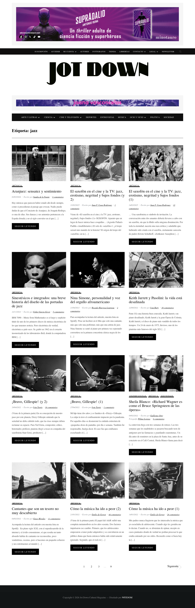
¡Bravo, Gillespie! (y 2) (29, 401)
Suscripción (41, 51)
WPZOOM (127, 597)
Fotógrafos (99, 51)
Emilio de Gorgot (99, 514)
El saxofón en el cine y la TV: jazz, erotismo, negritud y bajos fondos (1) (155, 195)
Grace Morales (39, 518)
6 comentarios (158, 418)
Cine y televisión (69, 117)
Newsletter (168, 51)
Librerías (124, 51)
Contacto (138, 51)
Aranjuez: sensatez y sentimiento (36, 191)
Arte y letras (29, 117)
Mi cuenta (68, 51)
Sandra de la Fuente (41, 197)
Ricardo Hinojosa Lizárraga (103, 307)
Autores (84, 51)
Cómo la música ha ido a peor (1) (154, 508)
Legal (152, 51)
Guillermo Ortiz (156, 415)
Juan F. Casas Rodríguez (102, 205)
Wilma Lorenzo (144, 418)
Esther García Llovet (41, 311)
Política (155, 117)
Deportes (91, 117)
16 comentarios (51, 407)
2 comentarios (58, 197)
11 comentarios (54, 518)
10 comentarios (167, 307)
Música (122, 117)
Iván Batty (154, 307)
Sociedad (169, 117)
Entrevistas (107, 117)
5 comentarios (58, 311)
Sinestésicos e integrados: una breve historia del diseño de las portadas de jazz (39, 301)
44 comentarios (115, 514)
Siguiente (172, 566)
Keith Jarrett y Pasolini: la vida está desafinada (155, 299)
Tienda (112, 51)
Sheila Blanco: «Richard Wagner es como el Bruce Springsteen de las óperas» (155, 405)
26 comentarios (173, 514)
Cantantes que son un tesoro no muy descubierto (35, 510)
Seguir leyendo (25, 226)
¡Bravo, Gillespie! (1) (86, 401)
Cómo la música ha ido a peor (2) (95, 508)
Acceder (55, 51)
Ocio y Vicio (136, 117)
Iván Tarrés (37, 407)
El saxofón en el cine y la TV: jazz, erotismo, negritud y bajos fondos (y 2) (97, 195)
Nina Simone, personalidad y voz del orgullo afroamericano (95, 299)
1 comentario (109, 407)
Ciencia (48, 117)
